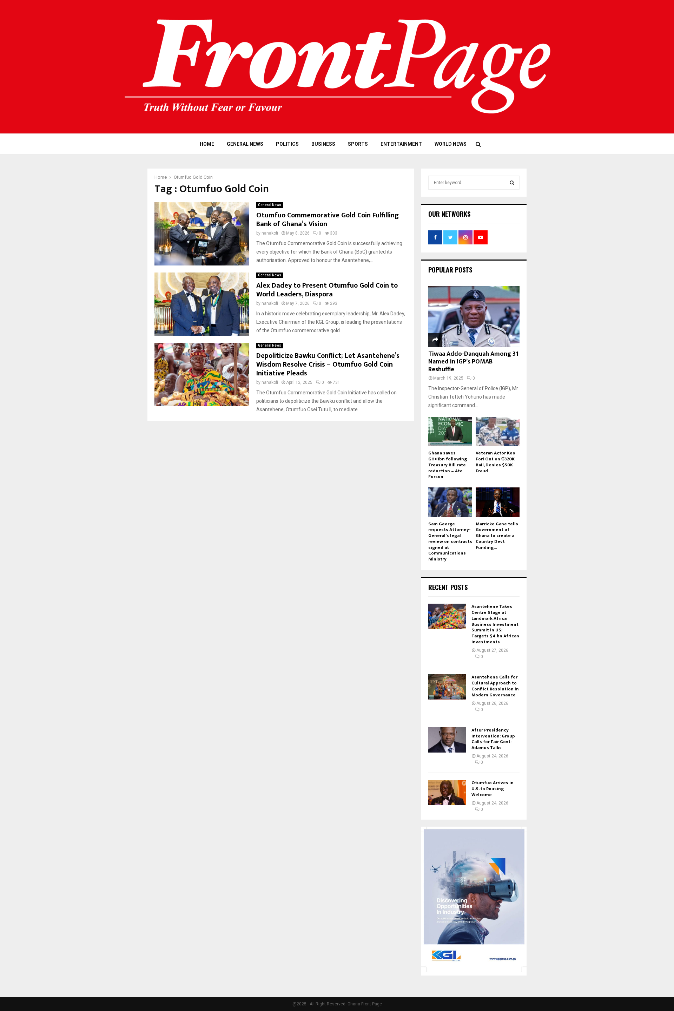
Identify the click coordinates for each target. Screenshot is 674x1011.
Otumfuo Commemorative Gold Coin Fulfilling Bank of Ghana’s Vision (327, 219)
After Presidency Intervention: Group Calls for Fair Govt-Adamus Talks (493, 739)
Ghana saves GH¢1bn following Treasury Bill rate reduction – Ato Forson (447, 464)
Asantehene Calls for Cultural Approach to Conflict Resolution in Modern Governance (495, 686)
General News (245, 144)
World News (451, 144)
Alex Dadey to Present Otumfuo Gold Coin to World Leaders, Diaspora (327, 290)
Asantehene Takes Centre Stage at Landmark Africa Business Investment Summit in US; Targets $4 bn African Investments (495, 624)
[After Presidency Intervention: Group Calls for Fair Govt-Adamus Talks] (447, 740)
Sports (358, 144)
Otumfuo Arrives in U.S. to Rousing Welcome (492, 789)
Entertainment (401, 144)
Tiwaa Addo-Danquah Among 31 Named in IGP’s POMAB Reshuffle (473, 361)
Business (323, 144)
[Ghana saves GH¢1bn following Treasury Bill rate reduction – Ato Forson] (450, 431)
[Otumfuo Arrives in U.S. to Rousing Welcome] (447, 792)
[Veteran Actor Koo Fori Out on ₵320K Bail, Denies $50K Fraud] (498, 431)
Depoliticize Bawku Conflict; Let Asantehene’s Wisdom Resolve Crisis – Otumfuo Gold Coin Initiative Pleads (327, 364)
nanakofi (270, 233)
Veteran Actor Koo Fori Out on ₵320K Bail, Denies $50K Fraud (495, 461)
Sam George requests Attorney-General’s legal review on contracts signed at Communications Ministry (450, 541)
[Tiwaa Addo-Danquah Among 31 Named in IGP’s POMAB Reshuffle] (474, 316)
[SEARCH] (512, 183)
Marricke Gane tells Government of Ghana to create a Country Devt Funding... (497, 535)
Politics (287, 144)
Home (207, 144)
